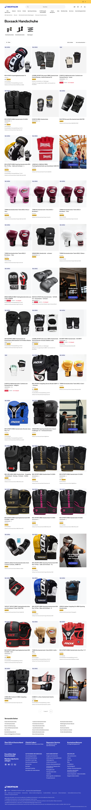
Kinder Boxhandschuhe (10, 721)
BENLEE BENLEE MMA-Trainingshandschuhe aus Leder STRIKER (18, 297)
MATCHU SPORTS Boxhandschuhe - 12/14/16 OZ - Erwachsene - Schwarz (44, 297)
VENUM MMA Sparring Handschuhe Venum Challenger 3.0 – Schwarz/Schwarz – (44, 429)
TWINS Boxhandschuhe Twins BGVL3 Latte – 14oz (44, 651)
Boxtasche (63, 725)
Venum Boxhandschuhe (38, 725)
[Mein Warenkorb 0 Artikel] (84, 7)
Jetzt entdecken (73, 164)
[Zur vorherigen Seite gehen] (40, 711)
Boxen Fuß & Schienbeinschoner (40, 729)
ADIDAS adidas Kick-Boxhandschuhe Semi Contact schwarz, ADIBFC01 (17, 563)
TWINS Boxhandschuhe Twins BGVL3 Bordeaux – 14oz (15, 254)
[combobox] (81, 42)
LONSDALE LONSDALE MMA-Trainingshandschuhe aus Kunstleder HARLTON (45, 165)
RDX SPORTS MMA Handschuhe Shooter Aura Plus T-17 (17, 429)
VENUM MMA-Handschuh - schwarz (42, 253)
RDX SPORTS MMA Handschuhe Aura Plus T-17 (73, 650)
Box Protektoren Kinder (66, 729)
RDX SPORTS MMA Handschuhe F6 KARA (16, 119)
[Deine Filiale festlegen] (74, 7)
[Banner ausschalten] (83, 2)
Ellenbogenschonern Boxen (67, 723)
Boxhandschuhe (9, 34)
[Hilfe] (78, 7)
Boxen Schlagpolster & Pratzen (12, 734)
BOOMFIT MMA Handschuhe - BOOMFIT (71, 338)
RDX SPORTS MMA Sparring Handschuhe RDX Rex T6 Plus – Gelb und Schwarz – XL (45, 563)
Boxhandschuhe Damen (66, 721)
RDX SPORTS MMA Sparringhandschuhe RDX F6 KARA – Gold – (17, 518)
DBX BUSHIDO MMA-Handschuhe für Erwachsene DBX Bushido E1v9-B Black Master (18, 339)
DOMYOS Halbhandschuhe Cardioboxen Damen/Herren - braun (71, 76)
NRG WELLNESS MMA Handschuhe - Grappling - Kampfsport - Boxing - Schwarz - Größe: (18, 475)
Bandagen (30, 34)
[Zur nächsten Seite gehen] (51, 711)
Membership (64, 11)
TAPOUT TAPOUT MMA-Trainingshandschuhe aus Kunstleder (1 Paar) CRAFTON (17, 607)
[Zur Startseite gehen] (11, 7)
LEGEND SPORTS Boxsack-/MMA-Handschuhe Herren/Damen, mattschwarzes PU (45, 76)
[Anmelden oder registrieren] (81, 7)
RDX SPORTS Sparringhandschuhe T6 (15, 75)
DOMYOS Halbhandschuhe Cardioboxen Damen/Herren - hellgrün (16, 384)
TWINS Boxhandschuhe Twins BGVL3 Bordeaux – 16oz (70, 210)
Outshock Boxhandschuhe (39, 721)
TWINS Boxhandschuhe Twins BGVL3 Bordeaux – (42, 210)
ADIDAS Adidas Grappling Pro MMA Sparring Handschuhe (72, 607)
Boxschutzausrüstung (38, 734)
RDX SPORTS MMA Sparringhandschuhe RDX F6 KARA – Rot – (17, 651)
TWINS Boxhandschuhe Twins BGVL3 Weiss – (72, 253)
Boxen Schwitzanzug (10, 725)
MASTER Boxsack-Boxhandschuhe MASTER (72, 119)
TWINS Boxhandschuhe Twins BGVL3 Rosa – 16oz (17, 210)
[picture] (18, 59)
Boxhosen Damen (64, 727)
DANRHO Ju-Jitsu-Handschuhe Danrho (43, 697)
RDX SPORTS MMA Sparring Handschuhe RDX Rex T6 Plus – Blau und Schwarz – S (45, 607)
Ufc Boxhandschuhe (10, 723)
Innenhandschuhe (19, 34)
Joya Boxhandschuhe (37, 727)
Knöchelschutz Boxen (38, 723)
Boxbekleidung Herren (10, 732)
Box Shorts (7, 729)
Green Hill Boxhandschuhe (11, 727)
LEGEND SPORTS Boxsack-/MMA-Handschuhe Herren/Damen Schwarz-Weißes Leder (45, 339)
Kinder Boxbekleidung (66, 732)
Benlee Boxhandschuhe (38, 732)
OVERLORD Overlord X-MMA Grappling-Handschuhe (16, 697)
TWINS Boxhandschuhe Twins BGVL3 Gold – (72, 383)
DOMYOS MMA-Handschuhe (40, 119)
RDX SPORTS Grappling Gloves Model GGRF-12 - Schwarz (45, 384)
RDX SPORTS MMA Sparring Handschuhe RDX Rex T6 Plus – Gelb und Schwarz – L (17, 165)
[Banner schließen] (85, 2)
